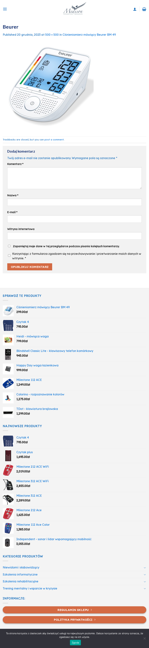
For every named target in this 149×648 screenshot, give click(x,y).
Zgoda (75, 642)
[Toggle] (144, 567)
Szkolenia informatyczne (20, 574)
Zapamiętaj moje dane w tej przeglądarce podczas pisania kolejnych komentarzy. (66, 246)
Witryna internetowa (21, 229)
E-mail (12, 212)
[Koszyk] (144, 9)
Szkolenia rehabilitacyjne (20, 581)
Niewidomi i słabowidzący (21, 567)
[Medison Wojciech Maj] (74, 9)
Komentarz (15, 164)
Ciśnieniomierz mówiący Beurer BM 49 (89, 34)
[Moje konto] (135, 9)
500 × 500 (52, 34)
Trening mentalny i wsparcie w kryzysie (30, 588)
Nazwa (12, 195)
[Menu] (5, 9)
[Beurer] (48, 86)
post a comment (54, 139)
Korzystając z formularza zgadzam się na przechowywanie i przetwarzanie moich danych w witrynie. (76, 256)
